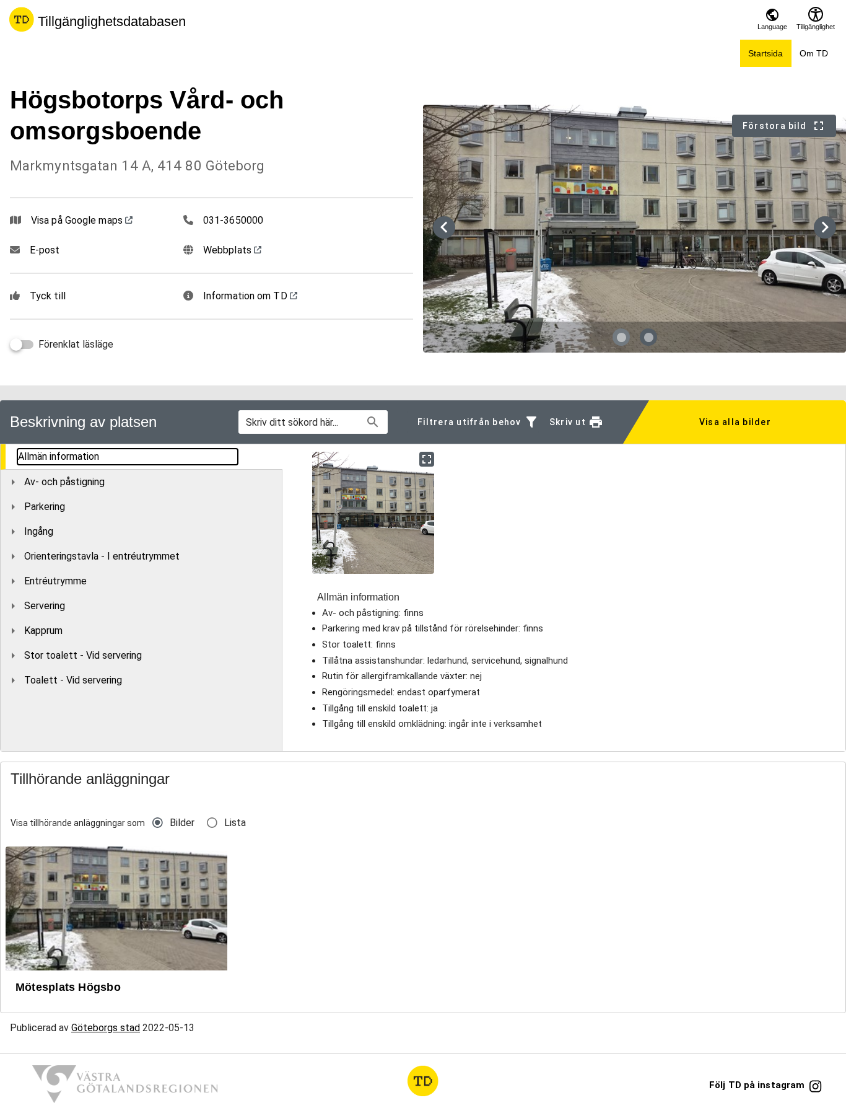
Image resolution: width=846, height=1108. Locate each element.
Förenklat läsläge (75, 344)
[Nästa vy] (825, 227)
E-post (45, 250)
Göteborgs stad (105, 1028)
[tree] (141, 568)
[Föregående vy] (444, 227)
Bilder (182, 823)
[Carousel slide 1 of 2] (621, 337)
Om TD (814, 53)
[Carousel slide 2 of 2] (648, 337)
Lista (235, 823)
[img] (373, 513)
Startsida (765, 53)
